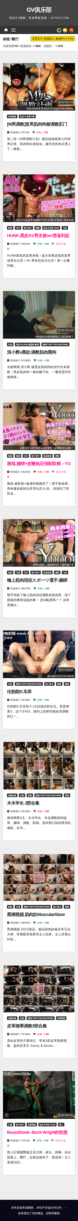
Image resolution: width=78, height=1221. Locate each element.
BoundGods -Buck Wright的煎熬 (37, 1132)
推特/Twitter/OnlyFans (55, 344)
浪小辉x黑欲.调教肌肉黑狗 (31, 352)
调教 (38, 228)
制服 (10, 456)
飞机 (65, 228)
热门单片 (28, 228)
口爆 (18, 572)
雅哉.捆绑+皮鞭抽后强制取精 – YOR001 (39, 466)
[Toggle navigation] (13, 30)
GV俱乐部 (39, 9)
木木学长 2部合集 (23, 803)
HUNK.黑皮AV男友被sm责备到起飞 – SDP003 (38, 238)
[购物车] (65, 30)
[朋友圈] (59, 30)
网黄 (59, 684)
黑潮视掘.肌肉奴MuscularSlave (36, 914)
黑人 (61, 1124)
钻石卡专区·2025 (51, 228)
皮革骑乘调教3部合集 (27, 1026)
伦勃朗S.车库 (19, 691)
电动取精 (47, 456)
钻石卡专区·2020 (47, 1124)
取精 (10, 228)
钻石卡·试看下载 (27, 116)
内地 (10, 344)
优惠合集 (12, 795)
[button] (71, 30)
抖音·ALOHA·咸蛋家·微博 (27, 344)
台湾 (18, 907)
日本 (18, 228)
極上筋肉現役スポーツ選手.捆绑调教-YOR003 (37, 582)
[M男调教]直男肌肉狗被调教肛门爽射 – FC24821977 (37, 126)
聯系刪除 (54, 1213)
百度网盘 (12, 116)
